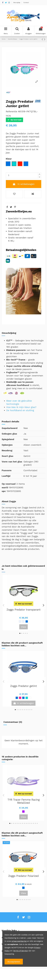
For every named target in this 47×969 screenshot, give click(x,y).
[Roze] (20, 698)
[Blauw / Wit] (17, 698)
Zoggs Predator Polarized (23, 875)
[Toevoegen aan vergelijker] (32, 194)
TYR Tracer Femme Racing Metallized (24, 801)
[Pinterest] (15, 207)
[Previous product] (43, 39)
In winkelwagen (25, 184)
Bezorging (17, 2)
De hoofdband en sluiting (20, 410)
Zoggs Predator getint (23, 685)
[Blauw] (23, 888)
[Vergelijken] (23, 606)
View (23, 626)
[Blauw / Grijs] (27, 621)
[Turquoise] (27, 698)
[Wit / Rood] (30, 698)
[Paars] (23, 811)
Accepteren (13, 961)
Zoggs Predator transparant (23, 609)
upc (4, 491)
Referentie (11, 111)
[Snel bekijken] (27, 606)
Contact (26, 2)
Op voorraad (9, 483)
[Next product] (44, 39)
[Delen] (7, 207)
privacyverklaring (19, 941)
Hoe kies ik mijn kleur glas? (21, 407)
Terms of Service (20, 951)
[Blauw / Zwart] (23, 698)
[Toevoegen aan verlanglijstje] (14, 194)
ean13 (5, 487)
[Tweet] (11, 207)
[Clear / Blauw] (20, 621)
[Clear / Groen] (23, 621)
